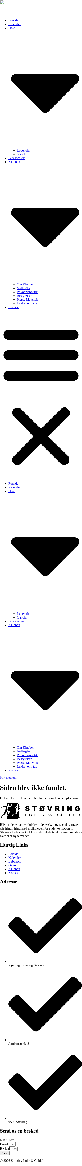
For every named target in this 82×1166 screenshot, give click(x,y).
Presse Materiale (27, 299)
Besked (5, 1148)
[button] (41, 395)
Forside (13, 20)
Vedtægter (23, 288)
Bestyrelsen (24, 296)
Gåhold (22, 154)
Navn (4, 1140)
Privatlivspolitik (27, 292)
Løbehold (23, 150)
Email (4, 1144)
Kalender (14, 24)
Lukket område (27, 303)
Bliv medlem (16, 158)
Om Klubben (25, 284)
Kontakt (13, 307)
